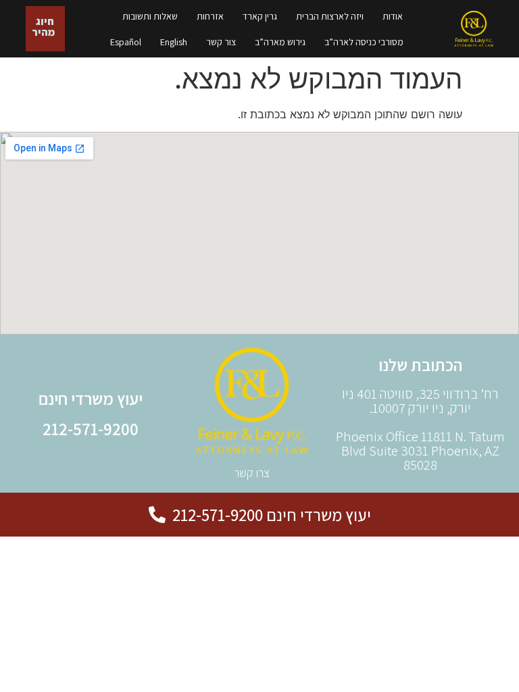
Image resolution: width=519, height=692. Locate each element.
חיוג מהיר (43, 26)
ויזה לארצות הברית (330, 16)
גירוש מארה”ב (280, 42)
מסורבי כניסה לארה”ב (363, 42)
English (173, 42)
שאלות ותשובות (150, 16)
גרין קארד (260, 16)
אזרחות (210, 16)
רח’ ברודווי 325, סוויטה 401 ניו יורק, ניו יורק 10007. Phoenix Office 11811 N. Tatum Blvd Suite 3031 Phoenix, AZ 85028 (420, 429)
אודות (392, 16)
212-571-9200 (91, 429)
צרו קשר (252, 472)
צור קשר (221, 42)
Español (125, 42)
